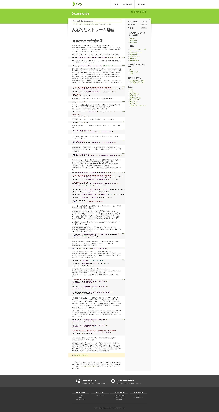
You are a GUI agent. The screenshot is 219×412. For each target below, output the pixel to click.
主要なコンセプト (135, 72)
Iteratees (132, 38)
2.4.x (144, 21)
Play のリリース (134, 103)
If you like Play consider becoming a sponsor (129, 383)
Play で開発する (134, 94)
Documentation (127, 4)
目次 (131, 70)
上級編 (131, 74)
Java (146, 24)
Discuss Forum (86, 383)
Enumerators (133, 40)
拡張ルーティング (135, 56)
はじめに (132, 92)
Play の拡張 (133, 58)
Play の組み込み (134, 60)
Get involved (119, 399)
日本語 (143, 28)
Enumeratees (133, 42)
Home (131, 90)
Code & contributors (119, 395)
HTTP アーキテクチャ (136, 52)
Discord (94, 383)
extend (150, 19)
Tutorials (80, 397)
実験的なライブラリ (135, 98)
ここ (109, 364)
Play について (133, 102)
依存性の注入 (133, 54)
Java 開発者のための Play (137, 83)
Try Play (115, 4)
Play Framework (78, 4)
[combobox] (96, 21)
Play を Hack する (135, 100)
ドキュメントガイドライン (89, 366)
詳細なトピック (134, 96)
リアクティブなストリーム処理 (138, 49)
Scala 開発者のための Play (137, 81)
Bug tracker (119, 397)
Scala (142, 24)
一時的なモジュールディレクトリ (138, 106)
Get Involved (140, 4)
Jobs (99, 395)
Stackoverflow (102, 383)
